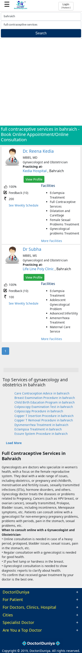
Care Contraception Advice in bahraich (41, 393)
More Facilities (51, 241)
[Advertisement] (41, 82)
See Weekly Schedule (23, 205)
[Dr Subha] (12, 263)
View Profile (34, 179)
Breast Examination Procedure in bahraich (44, 398)
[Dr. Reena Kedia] (12, 165)
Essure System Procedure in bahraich (41, 434)
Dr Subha (32, 249)
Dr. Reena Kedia (38, 151)
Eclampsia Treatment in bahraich (38, 429)
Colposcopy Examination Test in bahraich (43, 407)
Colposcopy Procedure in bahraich (38, 411)
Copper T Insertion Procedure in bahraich (43, 416)
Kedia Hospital (35, 170)
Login (66, 6)
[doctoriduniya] (21, 8)
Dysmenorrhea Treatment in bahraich (41, 425)
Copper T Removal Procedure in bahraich (43, 420)
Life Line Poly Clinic (38, 268)
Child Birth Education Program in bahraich (44, 402)
